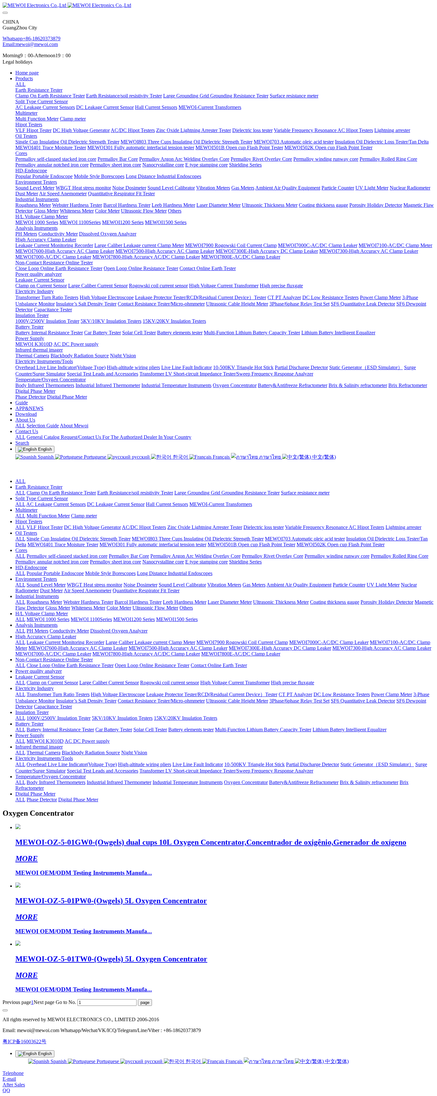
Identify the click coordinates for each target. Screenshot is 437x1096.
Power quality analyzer (38, 671)
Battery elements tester (191, 729)
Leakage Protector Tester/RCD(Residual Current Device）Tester (211, 694)
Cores (21, 550)
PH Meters (37, 631)
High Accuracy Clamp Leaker (45, 636)
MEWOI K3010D (45, 741)
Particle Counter (349, 584)
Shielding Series (245, 561)
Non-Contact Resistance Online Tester (54, 659)
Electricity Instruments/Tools (44, 758)
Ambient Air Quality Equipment (298, 584)
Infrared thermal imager (39, 747)
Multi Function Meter (48, 515)
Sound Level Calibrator (182, 584)
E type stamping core (206, 561)
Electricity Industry (34, 688)
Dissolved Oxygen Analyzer (118, 631)
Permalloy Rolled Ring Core (399, 556)
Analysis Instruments (36, 625)
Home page (27, 72)
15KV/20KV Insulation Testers (185, 718)
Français (221, 457)
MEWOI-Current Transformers (220, 504)
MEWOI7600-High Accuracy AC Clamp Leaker (77, 648)
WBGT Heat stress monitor (94, 584)
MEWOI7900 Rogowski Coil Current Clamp (242, 642)
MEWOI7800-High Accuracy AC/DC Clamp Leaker (146, 654)
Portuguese (95, 457)
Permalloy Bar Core (129, 556)
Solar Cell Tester (150, 729)
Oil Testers (26, 533)
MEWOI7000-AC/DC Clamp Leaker (53, 654)
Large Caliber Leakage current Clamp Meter (150, 642)
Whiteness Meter (88, 607)
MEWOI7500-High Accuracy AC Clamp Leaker (178, 648)
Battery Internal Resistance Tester (60, 729)
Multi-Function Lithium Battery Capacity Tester (263, 729)
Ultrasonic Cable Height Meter (237, 700)
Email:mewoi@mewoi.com (30, 44)
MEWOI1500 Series (177, 619)
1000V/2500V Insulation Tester (59, 718)
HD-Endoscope (31, 567)
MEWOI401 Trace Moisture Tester (63, 544)
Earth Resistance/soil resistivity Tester (135, 492)
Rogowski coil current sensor (169, 682)
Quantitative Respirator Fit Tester (146, 590)
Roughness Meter (44, 602)
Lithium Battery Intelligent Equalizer (349, 729)
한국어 (180, 457)
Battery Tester (29, 724)
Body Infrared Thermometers (56, 782)
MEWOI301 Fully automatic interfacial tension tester (152, 544)
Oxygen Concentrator (246, 782)
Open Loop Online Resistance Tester (152, 665)
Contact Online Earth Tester (219, 665)
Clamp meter (84, 515)
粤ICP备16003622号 (24, 1041)
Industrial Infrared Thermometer (119, 782)
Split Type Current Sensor (41, 498)
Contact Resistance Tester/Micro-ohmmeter (161, 700)
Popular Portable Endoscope (55, 573)
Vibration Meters (224, 584)
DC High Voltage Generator (92, 527)
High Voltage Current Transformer (235, 682)
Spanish (45, 457)
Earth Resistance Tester (38, 487)
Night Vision (134, 752)
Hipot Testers (28, 521)
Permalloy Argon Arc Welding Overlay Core (195, 556)
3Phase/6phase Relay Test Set (299, 700)
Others (186, 607)
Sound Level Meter (46, 584)
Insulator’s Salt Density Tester (86, 700)
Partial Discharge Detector (312, 764)
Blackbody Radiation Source (91, 752)
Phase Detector (42, 799)
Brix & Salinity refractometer (369, 782)
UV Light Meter (383, 584)
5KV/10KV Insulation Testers (122, 718)
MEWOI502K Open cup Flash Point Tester (341, 544)
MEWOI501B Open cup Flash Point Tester (251, 544)
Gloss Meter (57, 607)
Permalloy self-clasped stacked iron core (67, 556)
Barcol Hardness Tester (138, 602)
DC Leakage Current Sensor (116, 504)
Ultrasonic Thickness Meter (281, 602)
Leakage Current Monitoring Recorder (65, 642)
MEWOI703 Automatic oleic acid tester (305, 538)
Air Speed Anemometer (87, 590)
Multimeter (26, 510)
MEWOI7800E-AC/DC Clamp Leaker (240, 654)
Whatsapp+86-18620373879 (31, 38)
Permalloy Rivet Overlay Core (272, 556)
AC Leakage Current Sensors (56, 504)
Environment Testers (36, 579)
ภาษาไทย (270, 457)
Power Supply (29, 735)
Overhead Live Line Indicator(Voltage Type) (72, 764)
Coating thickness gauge (334, 602)
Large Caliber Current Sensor (109, 682)
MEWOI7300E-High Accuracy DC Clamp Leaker (280, 648)
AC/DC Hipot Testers (144, 527)
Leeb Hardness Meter (184, 602)
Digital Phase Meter (35, 794)
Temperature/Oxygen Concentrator (50, 776)
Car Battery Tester (113, 729)
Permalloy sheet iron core (115, 561)
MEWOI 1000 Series (48, 619)
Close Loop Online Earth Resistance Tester (70, 665)
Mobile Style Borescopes (110, 573)
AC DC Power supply (87, 741)
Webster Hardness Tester (88, 602)
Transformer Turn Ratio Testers (58, 694)
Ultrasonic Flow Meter (155, 607)
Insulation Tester (32, 712)
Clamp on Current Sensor (52, 682)
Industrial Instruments (37, 596)
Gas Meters (254, 584)
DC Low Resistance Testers (342, 694)
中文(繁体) (323, 457)
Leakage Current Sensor (39, 677)
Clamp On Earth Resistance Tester (61, 492)
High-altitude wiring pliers (144, 764)
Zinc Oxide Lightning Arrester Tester (204, 527)
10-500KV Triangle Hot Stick (254, 764)
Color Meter (119, 607)
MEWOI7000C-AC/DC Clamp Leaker (329, 642)
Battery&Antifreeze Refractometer (303, 782)
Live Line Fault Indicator (197, 764)
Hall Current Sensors (167, 504)
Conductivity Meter (69, 631)
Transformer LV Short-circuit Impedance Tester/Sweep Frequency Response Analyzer (226, 770)
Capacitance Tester (53, 706)
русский (141, 457)
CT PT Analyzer (295, 694)
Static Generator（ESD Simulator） (377, 764)
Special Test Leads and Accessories (102, 770)
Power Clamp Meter (391, 694)
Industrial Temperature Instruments (188, 782)
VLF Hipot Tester (45, 527)
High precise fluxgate (292, 682)
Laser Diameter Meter (230, 602)
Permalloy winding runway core (337, 556)
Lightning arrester (403, 527)
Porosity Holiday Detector (387, 602)
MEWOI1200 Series (134, 619)
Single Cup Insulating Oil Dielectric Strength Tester (79, 538)
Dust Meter (51, 590)
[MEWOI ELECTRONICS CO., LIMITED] (218, 5)
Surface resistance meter (305, 492)
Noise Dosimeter (140, 584)
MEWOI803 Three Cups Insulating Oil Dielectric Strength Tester (198, 538)
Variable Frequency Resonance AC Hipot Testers (334, 527)
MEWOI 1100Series (91, 619)
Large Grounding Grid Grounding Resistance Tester (227, 492)
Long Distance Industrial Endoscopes (174, 573)
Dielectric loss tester (263, 527)
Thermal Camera (43, 752)
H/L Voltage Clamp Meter (41, 613)
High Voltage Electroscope (118, 694)
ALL (20, 84)
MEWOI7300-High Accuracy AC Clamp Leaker (381, 648)
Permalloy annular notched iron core (52, 561)
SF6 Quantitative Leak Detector (363, 700)
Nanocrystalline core (163, 561)
